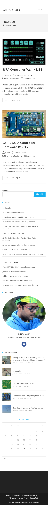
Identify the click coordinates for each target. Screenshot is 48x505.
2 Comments (27, 411)
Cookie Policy (34, 498)
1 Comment (26, 374)
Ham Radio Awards (28, 495)
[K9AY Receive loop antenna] (6, 384)
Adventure (12, 498)
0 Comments (29, 363)
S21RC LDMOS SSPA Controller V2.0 (16, 250)
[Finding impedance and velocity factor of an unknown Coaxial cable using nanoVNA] (6, 360)
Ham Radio (14, 78)
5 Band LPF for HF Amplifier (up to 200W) (18, 217)
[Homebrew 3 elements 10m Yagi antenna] (6, 409)
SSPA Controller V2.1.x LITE (22, 69)
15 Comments (29, 78)
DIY (6, 78)
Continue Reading (13, 100)
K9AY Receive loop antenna (13, 212)
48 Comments (29, 156)
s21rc (7, 75)
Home (8, 495)
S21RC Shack (11, 10)
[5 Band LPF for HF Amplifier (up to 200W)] (6, 397)
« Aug (4, 458)
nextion (16, 25)
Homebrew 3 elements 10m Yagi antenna (18, 222)
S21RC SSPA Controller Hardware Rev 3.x (18, 145)
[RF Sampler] (6, 372)
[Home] (3, 25)
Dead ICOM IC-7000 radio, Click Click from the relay (22, 254)
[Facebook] (24, 344)
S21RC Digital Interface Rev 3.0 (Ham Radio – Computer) (20, 227)
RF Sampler (6, 208)
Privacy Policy (23, 498)
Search (5, 190)
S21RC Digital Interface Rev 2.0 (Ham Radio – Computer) (20, 239)
